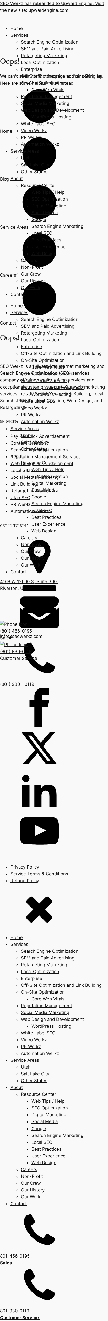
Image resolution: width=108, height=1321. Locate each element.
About (16, 178)
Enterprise (31, 69)
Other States (34, 171)
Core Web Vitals (47, 89)
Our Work (30, 287)
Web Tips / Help (47, 192)
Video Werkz (34, 130)
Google (38, 219)
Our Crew (31, 274)
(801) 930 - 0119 (17, 684)
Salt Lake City (35, 165)
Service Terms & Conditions (39, 873)
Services (19, 35)
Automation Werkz (40, 144)
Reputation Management (46, 96)
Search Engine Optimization (49, 42)
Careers (29, 260)
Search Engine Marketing (57, 226)
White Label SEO (38, 123)
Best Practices (46, 239)
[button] (54, 631)
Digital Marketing (48, 205)
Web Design (43, 253)
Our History (33, 280)
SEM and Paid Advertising (47, 48)
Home (16, 28)
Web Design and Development (52, 110)
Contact (18, 294)
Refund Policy (24, 880)
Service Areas (24, 151)
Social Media (44, 212)
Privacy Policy (24, 867)
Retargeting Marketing (44, 55)
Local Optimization (40, 62)
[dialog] (54, 1104)
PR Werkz (31, 137)
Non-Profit (32, 267)
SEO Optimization (49, 199)
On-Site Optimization (43, 82)
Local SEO (41, 233)
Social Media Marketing (45, 103)
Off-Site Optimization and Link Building (61, 76)
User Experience (48, 246)
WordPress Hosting (51, 117)
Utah (26, 157)
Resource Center (38, 185)
